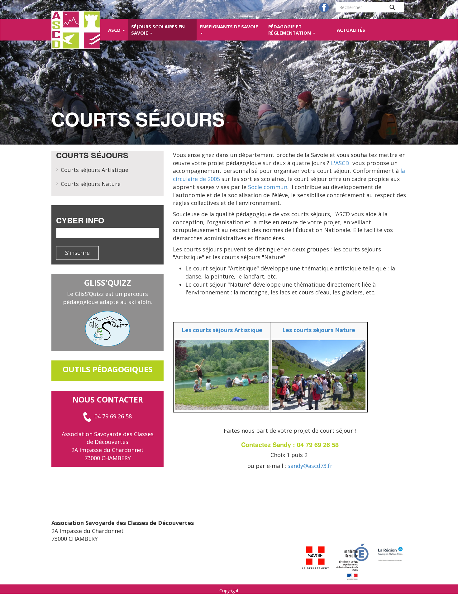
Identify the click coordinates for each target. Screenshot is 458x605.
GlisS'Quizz (107, 282)
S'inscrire (77, 252)
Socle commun (267, 187)
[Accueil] (78, 30)
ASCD (115, 30)
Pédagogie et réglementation (290, 29)
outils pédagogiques (108, 369)
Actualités (351, 30)
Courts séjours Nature (91, 184)
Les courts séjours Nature (318, 330)
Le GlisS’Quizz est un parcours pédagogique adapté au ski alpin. (107, 298)
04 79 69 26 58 (113, 416)
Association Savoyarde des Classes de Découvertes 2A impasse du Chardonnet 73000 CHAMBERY (108, 446)
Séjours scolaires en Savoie (158, 29)
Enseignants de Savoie (229, 26)
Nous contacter (107, 399)
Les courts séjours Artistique (222, 330)
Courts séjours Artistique (94, 170)
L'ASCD (340, 163)
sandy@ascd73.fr (310, 465)
